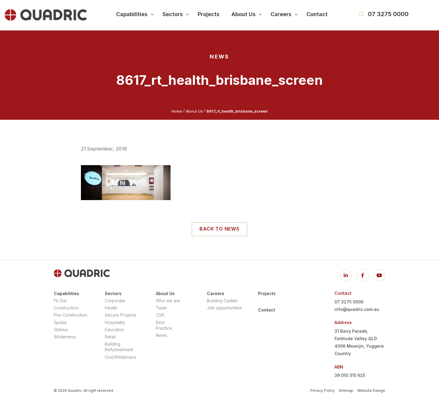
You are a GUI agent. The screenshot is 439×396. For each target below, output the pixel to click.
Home (176, 111)
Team (161, 307)
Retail (110, 336)
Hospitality (115, 322)
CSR (160, 314)
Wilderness (65, 336)
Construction (66, 307)
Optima (60, 329)
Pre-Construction (70, 314)
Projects (267, 293)
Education (114, 329)
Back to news (219, 229)
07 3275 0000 (388, 14)
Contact (266, 309)
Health (111, 307)
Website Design (371, 390)
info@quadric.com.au (356, 309)
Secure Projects (120, 314)
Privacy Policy (322, 390)
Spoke (60, 322)
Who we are (168, 300)
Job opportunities (224, 307)
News (161, 335)
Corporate (115, 300)
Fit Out (60, 300)
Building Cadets (222, 300)
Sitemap (346, 390)
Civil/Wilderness (120, 357)
